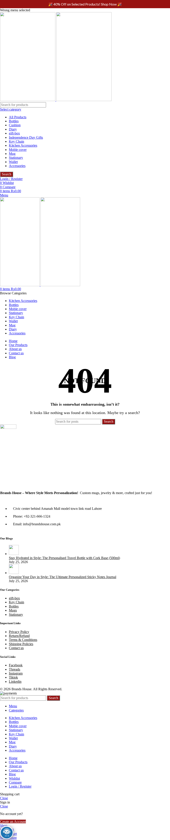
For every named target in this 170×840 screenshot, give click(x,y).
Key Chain (16, 141)
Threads (14, 669)
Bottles (14, 121)
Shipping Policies (21, 644)
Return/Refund (19, 636)
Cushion (15, 125)
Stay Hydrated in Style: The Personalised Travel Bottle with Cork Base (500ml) (64, 558)
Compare (15, 782)
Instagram (16, 673)
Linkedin (15, 681)
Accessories (17, 166)
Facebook (16, 665)
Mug (12, 153)
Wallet (13, 162)
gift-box (14, 133)
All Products (17, 117)
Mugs (13, 610)
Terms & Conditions (23, 640)
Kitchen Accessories (23, 145)
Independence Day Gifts (26, 137)
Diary (13, 129)
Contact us (16, 648)
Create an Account (13, 821)
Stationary (16, 157)
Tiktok (13, 677)
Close (4, 798)
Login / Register (20, 786)
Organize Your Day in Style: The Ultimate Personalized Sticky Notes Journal (62, 577)
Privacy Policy (19, 632)
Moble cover (18, 150)
